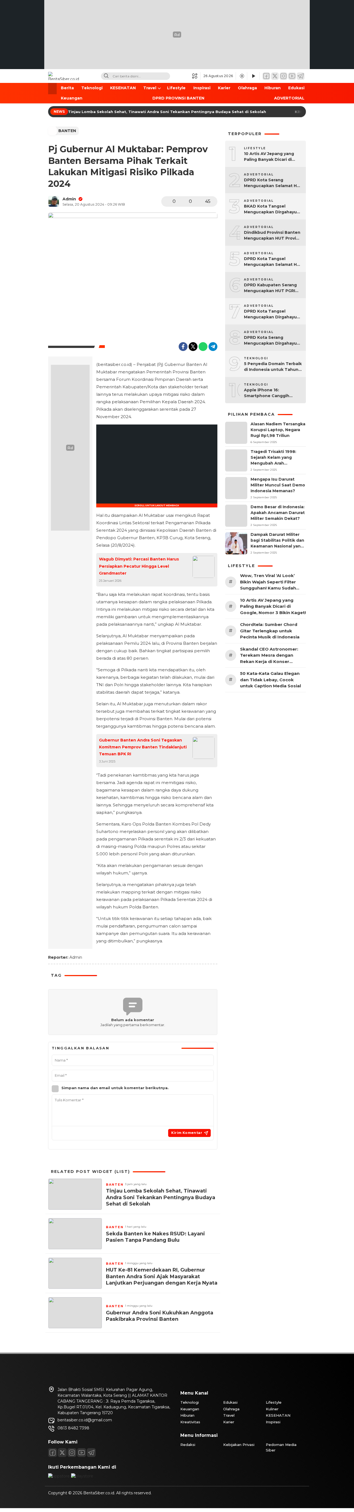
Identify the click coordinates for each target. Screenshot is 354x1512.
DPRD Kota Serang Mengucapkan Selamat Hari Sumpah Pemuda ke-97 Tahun (273, 183)
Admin (69, 198)
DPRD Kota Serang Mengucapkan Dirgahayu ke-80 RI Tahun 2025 (270, 340)
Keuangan (71, 98)
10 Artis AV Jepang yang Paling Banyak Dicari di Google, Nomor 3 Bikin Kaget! (269, 157)
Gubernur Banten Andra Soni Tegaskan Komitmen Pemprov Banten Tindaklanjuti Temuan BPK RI (143, 747)
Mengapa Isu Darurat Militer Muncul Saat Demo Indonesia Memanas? (278, 485)
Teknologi (92, 87)
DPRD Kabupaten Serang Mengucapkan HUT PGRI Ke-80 (270, 288)
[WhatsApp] (203, 346)
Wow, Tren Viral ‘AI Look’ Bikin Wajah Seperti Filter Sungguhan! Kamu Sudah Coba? (268, 582)
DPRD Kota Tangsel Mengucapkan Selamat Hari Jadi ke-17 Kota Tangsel (273, 262)
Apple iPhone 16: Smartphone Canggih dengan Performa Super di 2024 (272, 393)
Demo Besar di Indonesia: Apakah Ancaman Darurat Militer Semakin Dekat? (278, 512)
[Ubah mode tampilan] (241, 76)
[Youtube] (81, 1452)
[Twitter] (275, 76)
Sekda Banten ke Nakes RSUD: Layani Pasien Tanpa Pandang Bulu (155, 1237)
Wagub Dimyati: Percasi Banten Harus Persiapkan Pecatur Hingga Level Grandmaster (139, 566)
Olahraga (247, 87)
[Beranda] (52, 88)
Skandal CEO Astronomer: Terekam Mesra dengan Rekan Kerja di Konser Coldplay (269, 655)
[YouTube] (292, 76)
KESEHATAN (123, 87)
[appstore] (59, 1476)
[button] (196, 76)
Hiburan (272, 87)
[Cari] (106, 76)
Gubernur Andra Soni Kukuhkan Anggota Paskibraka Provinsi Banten (159, 1316)
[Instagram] (283, 76)
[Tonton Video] (253, 76)
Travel (149, 87)
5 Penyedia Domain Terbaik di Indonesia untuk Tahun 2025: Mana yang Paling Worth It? (273, 367)
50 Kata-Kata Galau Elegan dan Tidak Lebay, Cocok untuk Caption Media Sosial (270, 679)
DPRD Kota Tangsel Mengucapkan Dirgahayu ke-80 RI (270, 314)
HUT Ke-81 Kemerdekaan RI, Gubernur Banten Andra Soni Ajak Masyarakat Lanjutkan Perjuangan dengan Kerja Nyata (161, 1276)
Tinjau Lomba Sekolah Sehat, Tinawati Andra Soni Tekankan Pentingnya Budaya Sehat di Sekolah (167, 111)
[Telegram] (300, 76)
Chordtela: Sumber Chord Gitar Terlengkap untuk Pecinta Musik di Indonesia (270, 631)
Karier (224, 87)
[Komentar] (183, 201)
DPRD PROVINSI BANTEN (178, 98)
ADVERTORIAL (289, 98)
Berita (67, 87)
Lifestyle (176, 87)
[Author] (53, 201)
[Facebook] (266, 76)
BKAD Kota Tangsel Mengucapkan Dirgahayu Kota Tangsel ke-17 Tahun (272, 209)
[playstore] (82, 1476)
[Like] (167, 201)
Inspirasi (201, 87)
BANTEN (67, 130)
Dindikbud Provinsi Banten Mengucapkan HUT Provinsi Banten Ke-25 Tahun (273, 235)
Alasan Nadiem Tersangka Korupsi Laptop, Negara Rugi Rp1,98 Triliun (278, 429)
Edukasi (296, 87)
